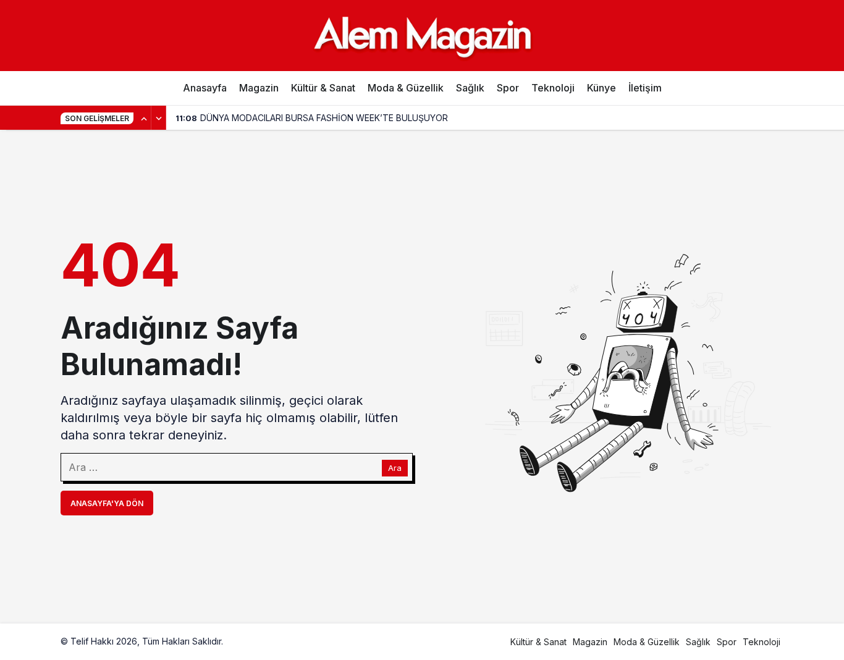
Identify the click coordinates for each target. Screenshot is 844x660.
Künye (601, 88)
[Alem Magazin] (422, 35)
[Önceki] (144, 118)
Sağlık (470, 88)
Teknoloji (553, 88)
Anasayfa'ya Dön (106, 503)
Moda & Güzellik (406, 88)
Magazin (259, 88)
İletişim (645, 88)
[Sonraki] (158, 118)
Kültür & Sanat (323, 88)
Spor (508, 88)
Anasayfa (205, 88)
